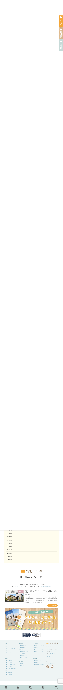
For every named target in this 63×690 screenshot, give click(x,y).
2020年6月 (9, 559)
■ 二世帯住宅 (23, 655)
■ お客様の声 (23, 665)
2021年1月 (9, 549)
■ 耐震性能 (9, 666)
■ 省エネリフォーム (39, 649)
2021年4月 (9, 540)
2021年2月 (9, 546)
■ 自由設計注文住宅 (25, 645)
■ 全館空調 (9, 672)
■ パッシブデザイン (11, 664)
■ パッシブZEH (23, 657)
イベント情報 (56, 688)
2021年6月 (9, 533)
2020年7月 (9, 556)
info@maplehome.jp (46, 586)
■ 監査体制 (9, 674)
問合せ (42, 688)
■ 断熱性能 (9, 660)
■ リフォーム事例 (38, 651)
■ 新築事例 (23, 663)
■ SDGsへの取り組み (39, 664)
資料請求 (30, 688)
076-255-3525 (34, 577)
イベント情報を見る (53, 605)
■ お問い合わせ (38, 660)
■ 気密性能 (9, 662)
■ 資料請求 (36, 662)
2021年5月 (9, 536)
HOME (18, 688)
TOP (6, 643)
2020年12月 (9, 553)
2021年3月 (9, 543)
